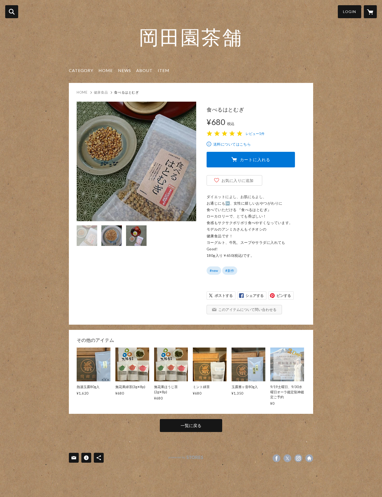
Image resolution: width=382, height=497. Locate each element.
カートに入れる (255, 159)
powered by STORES (186, 457)
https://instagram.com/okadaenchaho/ (298, 458)
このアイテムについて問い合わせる (247, 309)
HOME (105, 70)
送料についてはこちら (232, 144)
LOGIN (349, 11)
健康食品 (101, 92)
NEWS (124, 70)
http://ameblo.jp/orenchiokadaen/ (309, 458)
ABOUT (144, 70)
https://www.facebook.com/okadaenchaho (276, 458)
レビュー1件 (255, 134)
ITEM (163, 70)
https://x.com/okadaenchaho (287, 458)
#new (214, 271)
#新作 (229, 271)
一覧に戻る (191, 425)
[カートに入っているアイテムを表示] (370, 11)
